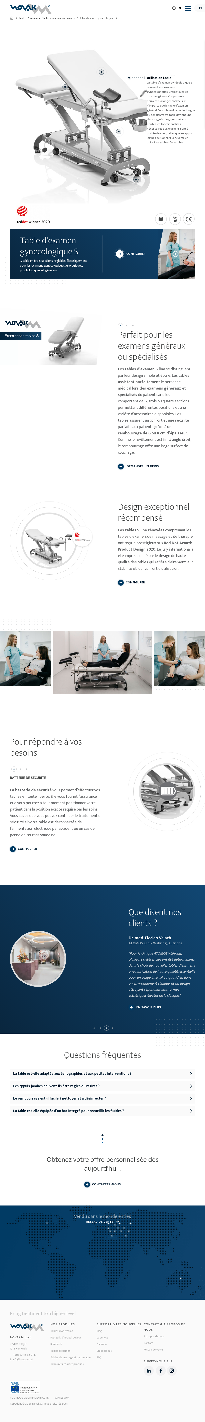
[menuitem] (187, 8)
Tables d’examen (60, 1350)
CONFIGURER (136, 254)
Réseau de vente (153, 1349)
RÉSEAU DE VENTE (100, 1222)
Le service (102, 1337)
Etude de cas (104, 1350)
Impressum (62, 1397)
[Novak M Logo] (30, 10)
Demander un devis (142, 466)
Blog (99, 1331)
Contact (148, 1343)
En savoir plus (148, 1007)
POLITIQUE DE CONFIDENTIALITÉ (29, 1397)
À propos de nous (154, 1336)
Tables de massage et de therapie (70, 1357)
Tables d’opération (61, 1331)
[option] (51, 338)
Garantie (102, 1344)
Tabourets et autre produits (67, 1364)
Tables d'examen (28, 18)
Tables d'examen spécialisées (58, 18)
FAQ (99, 1357)
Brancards (56, 1344)
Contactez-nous (106, 1184)
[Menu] (187, 8)
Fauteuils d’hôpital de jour (65, 1337)
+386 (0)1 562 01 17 (24, 1355)
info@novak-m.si (23, 1359)
